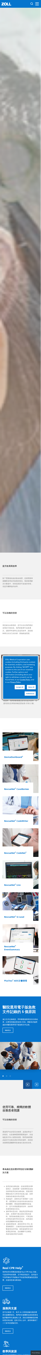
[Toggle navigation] (37, 4)
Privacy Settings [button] (36, 1352)
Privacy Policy (15, 682)
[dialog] (20, 677)
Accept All (19, 687)
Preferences (30, 693)
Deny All (31, 687)
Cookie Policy (25, 679)
